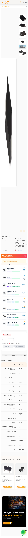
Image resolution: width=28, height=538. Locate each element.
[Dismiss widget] (26, 530)
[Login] (26, 2)
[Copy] (9, 236)
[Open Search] (21, 2)
